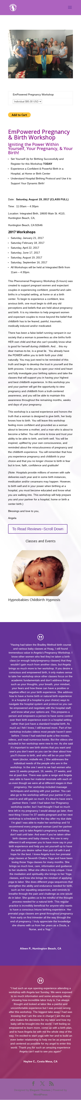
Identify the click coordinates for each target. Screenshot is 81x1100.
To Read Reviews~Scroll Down (37, 529)
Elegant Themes (40, 1090)
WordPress (40, 1094)
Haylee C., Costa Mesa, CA (40, 1061)
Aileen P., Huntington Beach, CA (40, 948)
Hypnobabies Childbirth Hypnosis (34, 599)
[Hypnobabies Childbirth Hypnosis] (40, 573)
